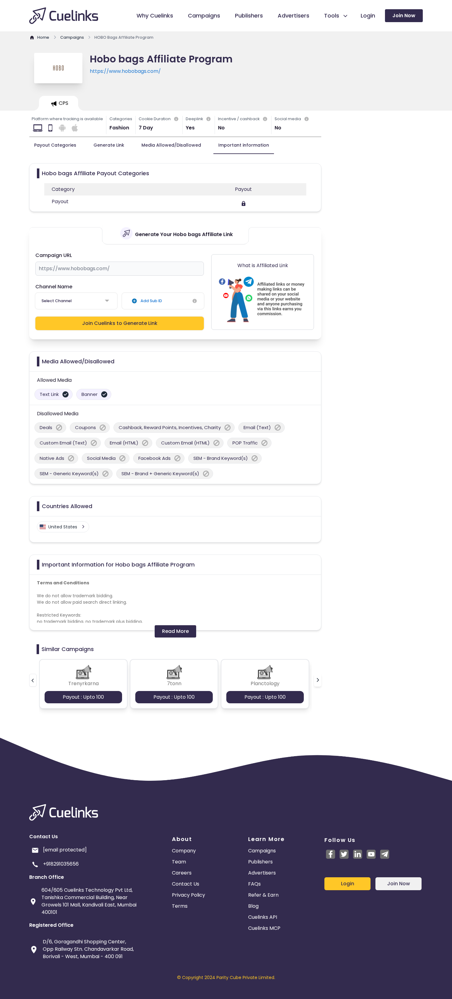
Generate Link (108, 145)
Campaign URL (53, 255)
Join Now (403, 15)
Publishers (260, 861)
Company (184, 850)
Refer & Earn (263, 894)
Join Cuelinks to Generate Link (119, 323)
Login (347, 883)
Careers (182, 872)
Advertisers (262, 872)
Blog (253, 906)
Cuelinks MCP (264, 928)
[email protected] (65, 849)
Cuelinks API (262, 917)
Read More (175, 631)
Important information (243, 145)
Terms (180, 906)
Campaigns (262, 850)
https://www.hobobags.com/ (125, 71)
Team (179, 861)
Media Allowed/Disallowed (171, 145)
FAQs (254, 883)
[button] (33, 680)
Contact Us (185, 883)
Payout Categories (55, 145)
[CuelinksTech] (385, 854)
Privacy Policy (188, 894)
